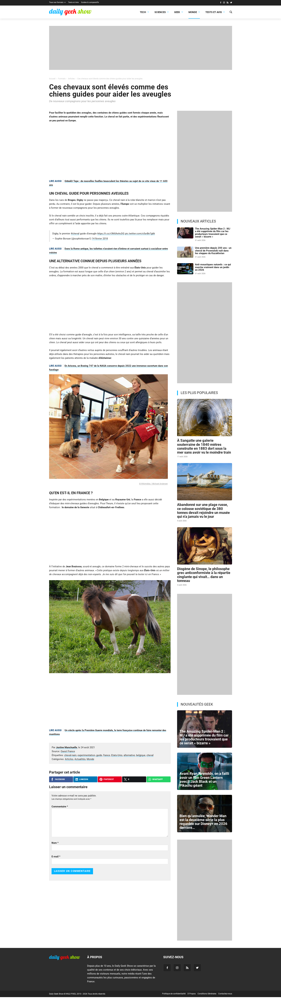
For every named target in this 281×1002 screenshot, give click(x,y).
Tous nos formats (56, 2)
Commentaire (60, 806)
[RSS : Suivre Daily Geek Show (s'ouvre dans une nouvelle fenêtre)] (227, 2)
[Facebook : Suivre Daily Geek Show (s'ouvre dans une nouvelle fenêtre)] (220, 2)
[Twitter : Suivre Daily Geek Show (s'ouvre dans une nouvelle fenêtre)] (231, 2)
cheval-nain (70, 755)
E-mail (56, 856)
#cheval (75, 233)
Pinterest (109, 779)
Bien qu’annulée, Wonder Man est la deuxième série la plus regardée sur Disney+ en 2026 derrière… (203, 822)
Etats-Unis (116, 755)
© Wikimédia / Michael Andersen (153, 484)
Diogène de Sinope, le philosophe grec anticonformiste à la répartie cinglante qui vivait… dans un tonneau (203, 575)
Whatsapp (157, 779)
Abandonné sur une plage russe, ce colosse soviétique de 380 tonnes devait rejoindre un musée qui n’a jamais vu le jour (203, 511)
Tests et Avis (73, 2)
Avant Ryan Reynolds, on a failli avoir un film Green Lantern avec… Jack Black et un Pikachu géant (204, 779)
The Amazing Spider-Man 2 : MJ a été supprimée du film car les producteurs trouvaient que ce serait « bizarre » (212, 232)
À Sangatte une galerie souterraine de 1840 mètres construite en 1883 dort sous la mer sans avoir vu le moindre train (204, 446)
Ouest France (68, 751)
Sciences (160, 12)
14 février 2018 (100, 238)
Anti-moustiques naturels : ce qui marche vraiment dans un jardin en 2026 (213, 267)
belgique (140, 755)
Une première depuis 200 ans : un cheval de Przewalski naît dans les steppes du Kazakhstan (213, 250)
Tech (143, 12)
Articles (69, 759)
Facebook (60, 779)
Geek (177, 12)
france (106, 755)
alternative (129, 755)
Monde (192, 12)
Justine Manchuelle (66, 747)
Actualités (80, 759)
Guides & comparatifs (90, 2)
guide (99, 755)
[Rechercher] (231, 12)
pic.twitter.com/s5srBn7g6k (140, 233)
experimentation (86, 755)
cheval (150, 755)
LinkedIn (83, 779)
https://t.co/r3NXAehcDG (110, 233)
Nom (55, 842)
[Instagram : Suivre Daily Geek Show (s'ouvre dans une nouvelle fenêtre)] (224, 2)
